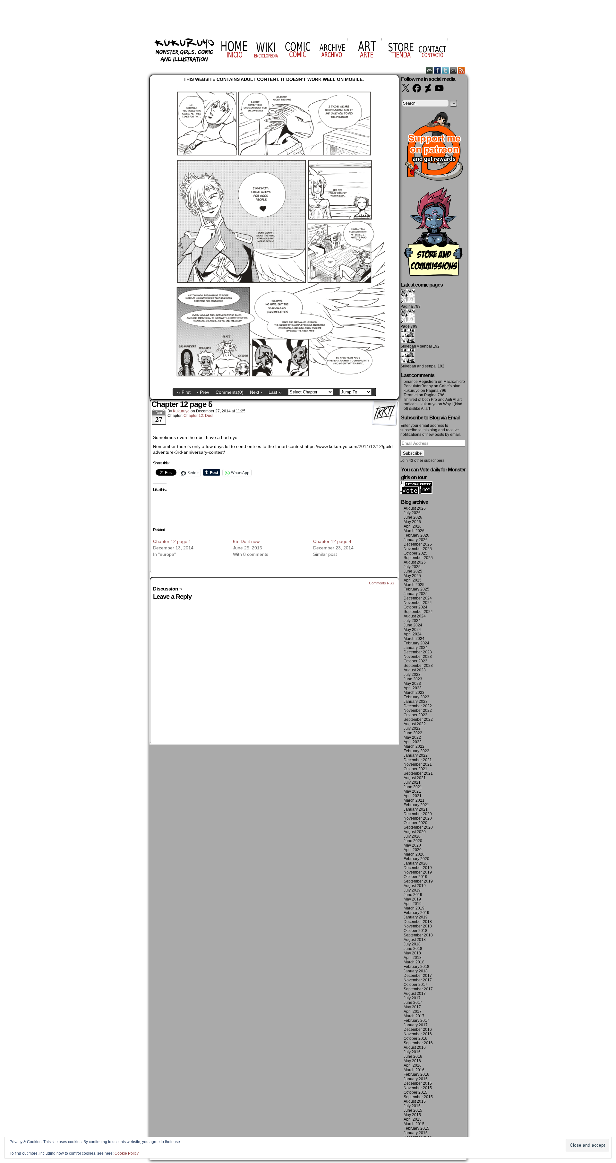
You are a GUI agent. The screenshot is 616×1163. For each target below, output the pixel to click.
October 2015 (415, 1092)
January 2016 (416, 1079)
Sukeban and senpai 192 (422, 366)
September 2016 (418, 1043)
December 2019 (418, 868)
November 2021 (418, 764)
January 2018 (416, 971)
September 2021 (418, 773)
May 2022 (412, 737)
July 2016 (412, 1052)
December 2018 (418, 921)
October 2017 (415, 984)
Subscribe (412, 453)
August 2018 (415, 939)
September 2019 (418, 881)
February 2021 (416, 805)
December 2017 (418, 975)
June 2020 (413, 841)
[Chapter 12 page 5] (274, 380)
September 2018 (418, 935)
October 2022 (415, 715)
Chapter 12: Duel (198, 415)
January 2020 (416, 863)
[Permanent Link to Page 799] (407, 322)
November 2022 (418, 710)
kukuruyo (181, 411)
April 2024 (413, 634)
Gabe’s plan (449, 386)
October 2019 (415, 876)
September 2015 (418, 1097)
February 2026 (416, 535)
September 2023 (418, 665)
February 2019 (416, 912)
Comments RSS (381, 583)
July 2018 (412, 944)
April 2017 (413, 1011)
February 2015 (416, 1128)
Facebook (437, 70)
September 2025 (418, 558)
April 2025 (413, 580)
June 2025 (413, 571)
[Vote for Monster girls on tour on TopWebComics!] (416, 493)
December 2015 (418, 1083)
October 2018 (415, 930)
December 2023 (418, 652)
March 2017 (414, 1016)
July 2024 (412, 620)
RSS (462, 70)
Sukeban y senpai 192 (420, 346)
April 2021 (413, 796)
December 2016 (418, 1029)
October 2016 (415, 1038)
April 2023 (413, 688)
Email (453, 70)
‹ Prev (203, 392)
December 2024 (418, 598)
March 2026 (414, 531)
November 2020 (418, 818)
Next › (256, 392)
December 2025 (418, 544)
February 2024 (416, 643)
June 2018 (413, 948)
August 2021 (415, 778)
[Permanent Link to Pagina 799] (407, 302)
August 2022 (415, 724)
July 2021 (412, 782)
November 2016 (418, 1034)
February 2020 (416, 859)
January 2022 (416, 755)
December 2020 (418, 814)
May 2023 (412, 683)
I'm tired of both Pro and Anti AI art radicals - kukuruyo (433, 401)
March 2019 (414, 908)
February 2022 (416, 751)
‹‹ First (184, 392)
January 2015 (416, 1133)
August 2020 (415, 832)
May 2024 (412, 629)
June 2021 (413, 787)
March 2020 (414, 854)
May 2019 (412, 899)
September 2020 (418, 827)
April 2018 (413, 957)
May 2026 (412, 522)
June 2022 (413, 733)
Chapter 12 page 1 (172, 541)
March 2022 (414, 746)
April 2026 (413, 526)
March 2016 (414, 1070)
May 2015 (412, 1115)
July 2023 (412, 674)
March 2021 (414, 800)
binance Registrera (420, 381)
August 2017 (415, 993)
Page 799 (408, 326)
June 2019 (413, 894)
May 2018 (412, 953)
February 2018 (416, 966)
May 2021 (412, 791)
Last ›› (275, 392)
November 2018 (418, 926)
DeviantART (429, 70)
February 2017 (416, 1020)
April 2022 (413, 742)
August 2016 (415, 1047)
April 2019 (413, 903)
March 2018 (414, 962)
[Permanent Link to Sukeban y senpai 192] (407, 342)
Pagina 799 (410, 306)
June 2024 (413, 625)
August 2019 (415, 885)
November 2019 (418, 872)
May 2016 (412, 1061)
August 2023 (415, 670)
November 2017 (418, 980)
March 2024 (414, 638)
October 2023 (415, 661)
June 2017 (413, 1002)
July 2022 (412, 728)
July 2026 (412, 513)
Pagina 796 (436, 390)
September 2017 (418, 989)
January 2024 (416, 647)
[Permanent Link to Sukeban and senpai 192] (407, 361)
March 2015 (414, 1124)
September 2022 (418, 719)
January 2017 (416, 1025)
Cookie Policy (127, 1153)
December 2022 (418, 706)
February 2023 (416, 697)
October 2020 (415, 823)
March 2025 (414, 584)
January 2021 (416, 809)
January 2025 (416, 593)
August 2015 (415, 1101)
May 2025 (412, 575)
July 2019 (412, 890)
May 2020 (412, 845)
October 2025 (415, 553)
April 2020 (413, 850)
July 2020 (412, 836)
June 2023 (413, 679)
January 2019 (416, 917)
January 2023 (416, 701)
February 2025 (416, 589)
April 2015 (413, 1119)
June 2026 (413, 517)
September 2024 (418, 611)
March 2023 (414, 692)
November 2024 (418, 602)
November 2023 (418, 656)
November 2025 (418, 549)
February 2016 (416, 1074)
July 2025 (412, 566)
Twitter (445, 70)
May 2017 (412, 1007)
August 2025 (415, 562)
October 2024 (415, 607)
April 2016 (413, 1065)
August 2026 (415, 508)
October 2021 (415, 769)
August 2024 (415, 616)
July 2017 (412, 998)
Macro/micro (454, 381)
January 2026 (416, 540)
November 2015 (418, 1088)
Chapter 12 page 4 (332, 541)
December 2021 (418, 760)
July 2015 (412, 1106)
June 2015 (413, 1110)
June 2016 (413, 1056)
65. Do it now (246, 541)
